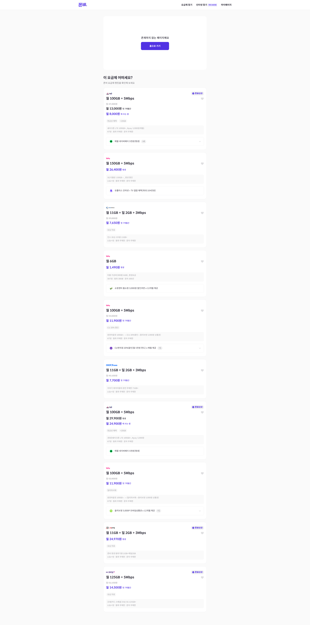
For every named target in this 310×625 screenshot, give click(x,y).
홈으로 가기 (155, 46)
